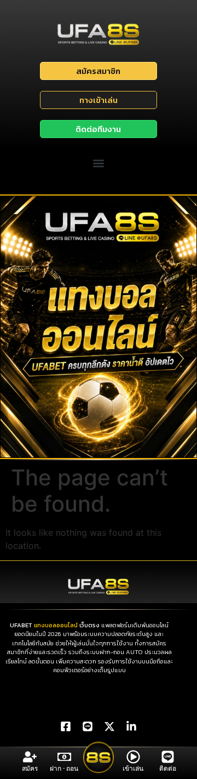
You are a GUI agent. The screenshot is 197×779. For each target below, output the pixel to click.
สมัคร (30, 768)
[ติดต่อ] (168, 757)
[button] (99, 163)
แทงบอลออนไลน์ (56, 625)
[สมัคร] (30, 757)
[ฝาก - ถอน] (64, 757)
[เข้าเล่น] (133, 757)
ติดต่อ (167, 768)
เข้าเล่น (133, 768)
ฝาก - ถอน (64, 768)
